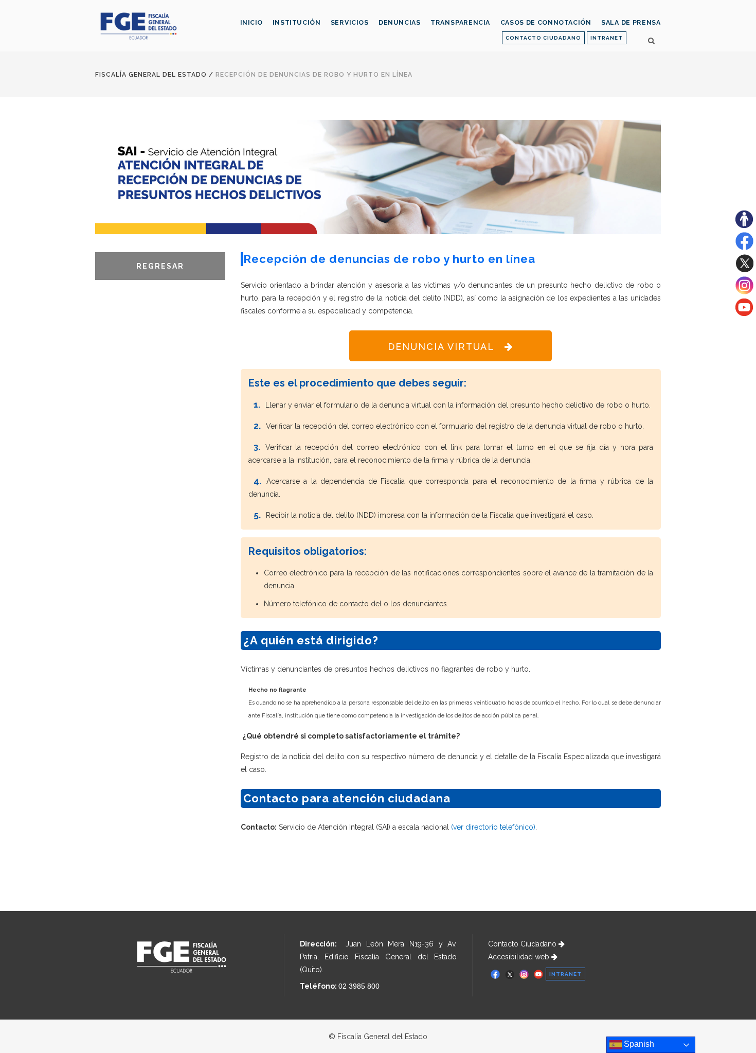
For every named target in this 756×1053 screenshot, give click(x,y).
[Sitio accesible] (744, 225)
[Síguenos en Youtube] (744, 313)
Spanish (638, 1044)
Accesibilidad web (519, 957)
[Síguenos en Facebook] (744, 247)
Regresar (160, 266)
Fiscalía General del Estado (151, 74)
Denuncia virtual (441, 346)
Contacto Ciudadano (523, 944)
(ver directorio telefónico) (493, 827)
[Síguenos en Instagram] (744, 292)
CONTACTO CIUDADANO (543, 38)
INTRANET (606, 38)
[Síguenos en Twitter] (744, 270)
